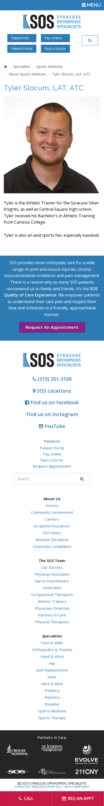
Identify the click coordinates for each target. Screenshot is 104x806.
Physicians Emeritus (52, 608)
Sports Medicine (52, 710)
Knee (52, 676)
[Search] (90, 40)
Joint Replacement (52, 670)
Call (28, 798)
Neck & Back (52, 683)
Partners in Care (52, 614)
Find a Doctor (55, 48)
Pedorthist (52, 587)
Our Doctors (52, 567)
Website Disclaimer (52, 539)
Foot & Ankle (52, 642)
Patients (52, 441)
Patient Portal (21, 48)
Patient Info (20, 38)
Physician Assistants (52, 574)
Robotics (52, 697)
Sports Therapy (52, 717)
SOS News (52, 532)
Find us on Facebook (54, 402)
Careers (52, 519)
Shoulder (52, 704)
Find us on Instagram (52, 414)
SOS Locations (53, 390)
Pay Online (53, 38)
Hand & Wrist (52, 656)
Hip (52, 663)
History (52, 505)
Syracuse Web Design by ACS (38, 786)
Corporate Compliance (52, 546)
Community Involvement (52, 512)
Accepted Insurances (52, 525)
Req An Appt (80, 798)
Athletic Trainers (52, 601)
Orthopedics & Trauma (52, 649)
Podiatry (52, 690)
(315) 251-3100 (54, 378)
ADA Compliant (76, 786)
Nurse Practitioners (52, 580)
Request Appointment (52, 466)
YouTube (54, 426)
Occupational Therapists (52, 594)
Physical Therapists (52, 621)
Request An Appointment (52, 327)
